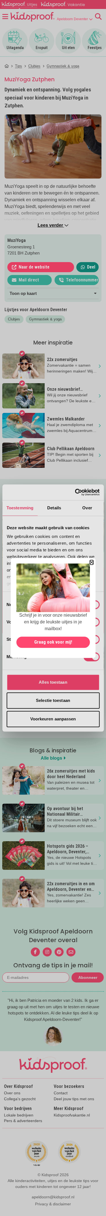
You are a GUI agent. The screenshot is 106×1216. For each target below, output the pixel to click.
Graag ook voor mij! (53, 642)
